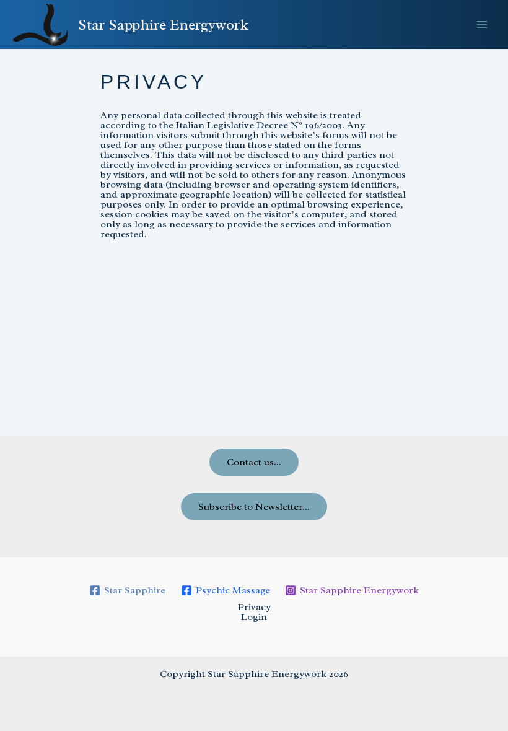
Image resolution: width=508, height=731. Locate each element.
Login (254, 617)
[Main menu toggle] (482, 24)
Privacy (254, 607)
